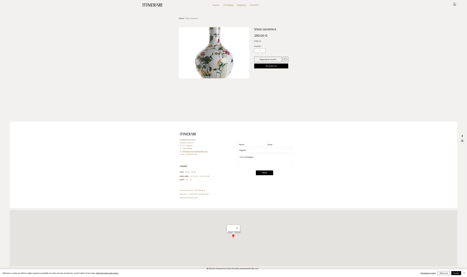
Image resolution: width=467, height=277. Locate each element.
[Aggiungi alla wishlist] (285, 59)
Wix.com (255, 269)
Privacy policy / (187, 190)
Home (181, 18)
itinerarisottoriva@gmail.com (195, 151)
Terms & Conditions (199, 194)
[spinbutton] (260, 50)
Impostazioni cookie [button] (428, 273)
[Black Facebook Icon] (462, 136)
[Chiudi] (464, 273)
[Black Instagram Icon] (462, 141)
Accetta (456, 273)
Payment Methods (189, 198)
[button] (455, 4)
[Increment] (263, 50)
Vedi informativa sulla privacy (107, 273)
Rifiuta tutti (444, 273)
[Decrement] (256, 50)
